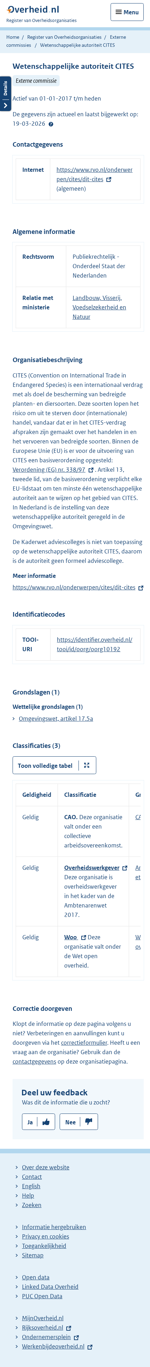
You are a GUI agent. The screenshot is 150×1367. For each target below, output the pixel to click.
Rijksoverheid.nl (42, 1327)
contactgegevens (34, 1061)
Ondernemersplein (46, 1337)
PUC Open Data (42, 1296)
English (31, 1186)
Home (12, 37)
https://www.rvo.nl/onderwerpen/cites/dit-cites (74, 587)
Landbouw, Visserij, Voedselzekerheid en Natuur (99, 307)
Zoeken (32, 1205)
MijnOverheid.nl (42, 1318)
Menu (131, 12)
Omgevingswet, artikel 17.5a (56, 718)
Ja (30, 1122)
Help (28, 1195)
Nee (70, 1122)
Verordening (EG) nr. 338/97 (49, 469)
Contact (32, 1177)
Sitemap (33, 1255)
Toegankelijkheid (44, 1246)
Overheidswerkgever (91, 868)
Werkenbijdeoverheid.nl (53, 1346)
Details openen (5, 93)
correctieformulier (84, 1042)
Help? (51, 124)
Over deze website (45, 1167)
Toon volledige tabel (45, 766)
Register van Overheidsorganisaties (64, 37)
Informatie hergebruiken (54, 1227)
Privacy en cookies (45, 1236)
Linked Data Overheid (50, 1287)
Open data (36, 1277)
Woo (71, 937)
